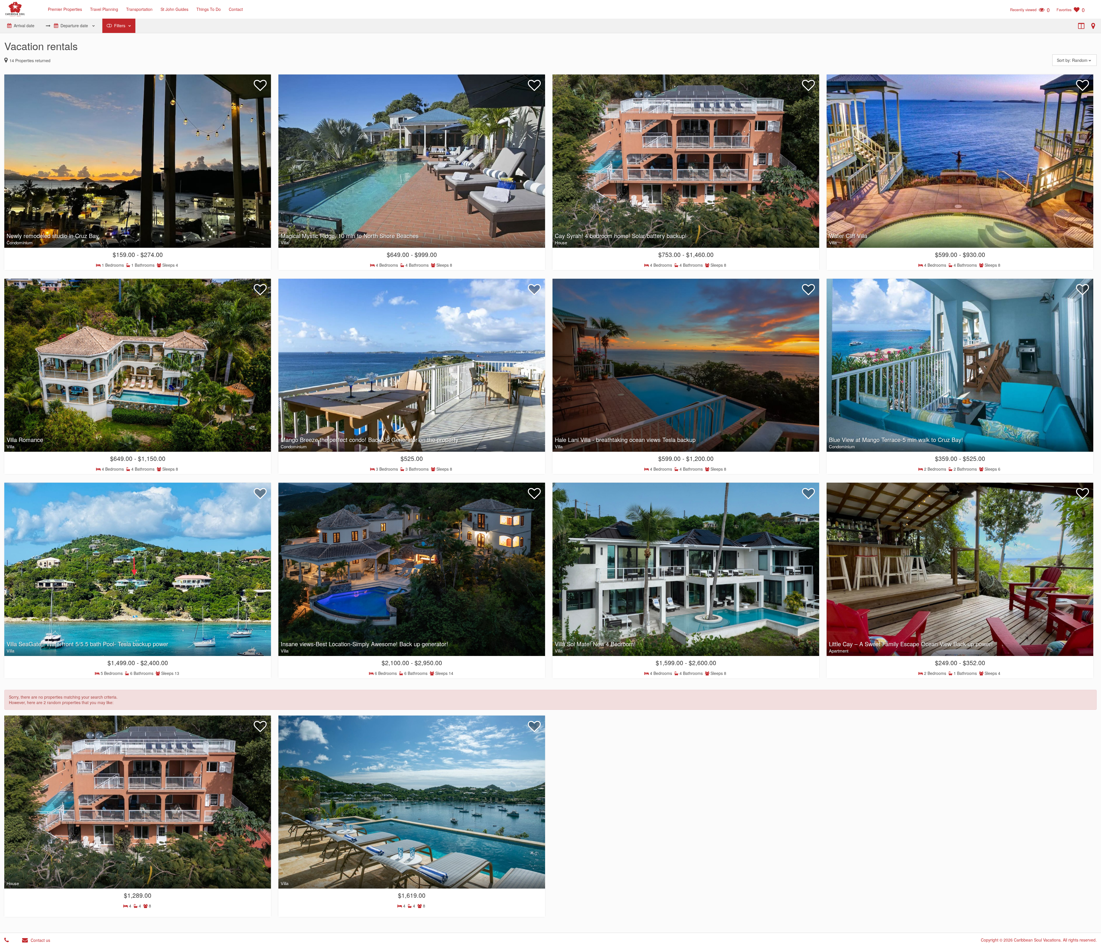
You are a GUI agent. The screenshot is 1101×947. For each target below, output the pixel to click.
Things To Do (208, 9)
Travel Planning (104, 9)
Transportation (139, 9)
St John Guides (174, 9)
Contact (236, 9)
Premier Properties (65, 9)
